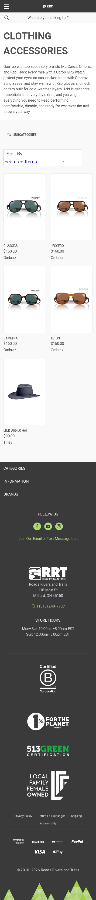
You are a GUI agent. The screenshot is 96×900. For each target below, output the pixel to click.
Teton (55, 338)
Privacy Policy (23, 816)
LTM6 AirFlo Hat (15, 430)
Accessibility (48, 823)
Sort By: (15, 154)
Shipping (76, 816)
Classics (10, 246)
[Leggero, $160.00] (72, 206)
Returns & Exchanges (51, 816)
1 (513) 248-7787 (50, 606)
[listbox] (35, 162)
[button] (48, 135)
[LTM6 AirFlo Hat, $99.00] (24, 391)
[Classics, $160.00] (24, 206)
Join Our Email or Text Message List (48, 538)
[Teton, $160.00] (72, 299)
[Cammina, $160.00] (24, 299)
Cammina (10, 338)
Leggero (57, 246)
